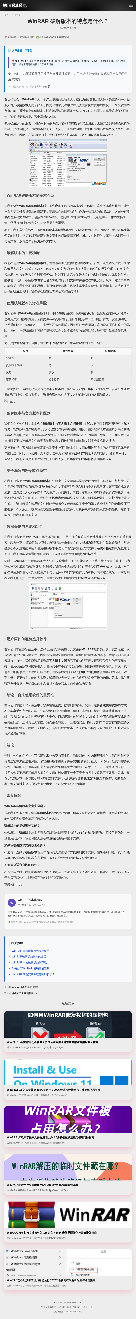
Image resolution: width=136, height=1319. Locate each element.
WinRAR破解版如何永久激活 (29, 956)
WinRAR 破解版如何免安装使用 (30, 950)
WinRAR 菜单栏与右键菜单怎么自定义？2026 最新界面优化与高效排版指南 (52, 1232)
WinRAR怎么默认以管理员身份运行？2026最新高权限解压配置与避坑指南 (51, 1280)
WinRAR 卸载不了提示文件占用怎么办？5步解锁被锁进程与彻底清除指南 (50, 1137)
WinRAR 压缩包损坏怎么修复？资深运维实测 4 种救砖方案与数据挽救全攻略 (52, 1042)
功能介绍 (15, 14)
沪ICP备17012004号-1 (82, 1307)
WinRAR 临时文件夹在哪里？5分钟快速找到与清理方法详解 (42, 1185)
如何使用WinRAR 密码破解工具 (30, 968)
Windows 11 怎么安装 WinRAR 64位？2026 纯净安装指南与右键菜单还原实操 (53, 1089)
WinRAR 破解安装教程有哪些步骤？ (33, 974)
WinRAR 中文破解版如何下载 (29, 962)
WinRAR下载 (15, 5)
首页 (6, 14)
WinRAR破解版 (29, 263)
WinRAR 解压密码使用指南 (25, 987)
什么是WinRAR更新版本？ (24, 993)
